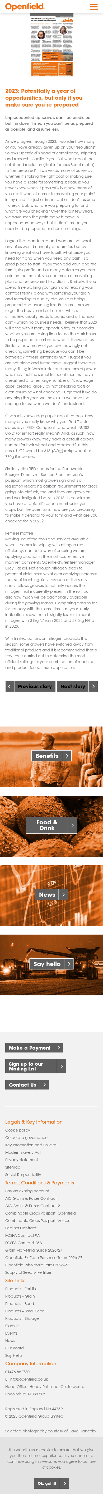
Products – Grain (20, 1296)
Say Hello (13, 1355)
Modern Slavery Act (23, 1152)
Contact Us (22, 1085)
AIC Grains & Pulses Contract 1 (32, 1198)
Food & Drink (47, 825)
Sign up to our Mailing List (26, 1066)
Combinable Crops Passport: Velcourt (39, 1220)
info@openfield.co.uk (29, 1379)
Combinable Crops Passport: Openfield (40, 1213)
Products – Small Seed (25, 1311)
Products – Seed (19, 1303)
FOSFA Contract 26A (23, 1242)
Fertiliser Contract (20, 1228)
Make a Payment (29, 1048)
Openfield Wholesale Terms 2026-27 (37, 1265)
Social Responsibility (23, 1174)
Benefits (47, 756)
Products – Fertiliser (22, 1288)
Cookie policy (17, 1130)
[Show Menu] (94, 6)
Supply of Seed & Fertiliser (28, 1272)
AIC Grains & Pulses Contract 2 (32, 1205)
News (47, 894)
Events (11, 1333)
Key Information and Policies (30, 1145)
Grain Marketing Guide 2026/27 (33, 1250)
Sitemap (12, 1167)
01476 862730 (17, 1371)
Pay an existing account (27, 1191)
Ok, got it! (47, 1483)
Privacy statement (21, 1159)
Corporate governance (26, 1137)
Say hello (47, 964)
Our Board (14, 1348)
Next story (72, 686)
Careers (12, 1325)
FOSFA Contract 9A (22, 1235)
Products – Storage (22, 1318)
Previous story (35, 686)
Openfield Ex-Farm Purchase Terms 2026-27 (43, 1257)
